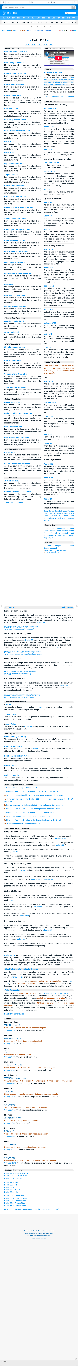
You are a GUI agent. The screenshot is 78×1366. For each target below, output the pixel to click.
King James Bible (12, 109)
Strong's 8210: (10, 1030)
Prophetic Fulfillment (13, 746)
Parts (46, 516)
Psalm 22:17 (49, 434)
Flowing (70, 511)
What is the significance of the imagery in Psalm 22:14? (28, 816)
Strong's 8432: (10, 1150)
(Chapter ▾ (13, 48)
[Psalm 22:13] (2, 611)
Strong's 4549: (10, 1136)
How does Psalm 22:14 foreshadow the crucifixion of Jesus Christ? (33, 813)
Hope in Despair (11, 766)
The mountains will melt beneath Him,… (17, 673)
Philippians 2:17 (43, 622)
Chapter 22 (15, 30)
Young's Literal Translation (16, 374)
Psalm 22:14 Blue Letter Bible (16, 1173)
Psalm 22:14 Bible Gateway (15, 1176)
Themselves (49, 518)
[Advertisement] (39, 591)
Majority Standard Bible (14, 321)
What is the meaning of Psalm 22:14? (21, 788)
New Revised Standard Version (17, 438)
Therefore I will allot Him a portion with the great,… (21, 628)
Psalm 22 (29, 640)
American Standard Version (16, 218)
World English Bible (13, 332)
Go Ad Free (3, 1361)
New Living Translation (14, 63)
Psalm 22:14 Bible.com (13, 1178)
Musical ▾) (63, 48)
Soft (72, 516)
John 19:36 (55, 647)
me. (67, 85)
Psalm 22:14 (9, 955)
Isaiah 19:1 (48, 268)
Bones (51, 511)
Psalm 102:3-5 (50, 171)
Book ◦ (63, 607)
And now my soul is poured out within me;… (19, 629)
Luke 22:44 (48, 416)
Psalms (8, 30)
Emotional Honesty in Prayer (16, 756)
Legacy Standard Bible (14, 164)
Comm (45, 44)
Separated (63, 516)
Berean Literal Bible (12, 95)
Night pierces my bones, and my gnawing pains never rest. (23, 654)
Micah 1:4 (48, 216)
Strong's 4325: (10, 1044)
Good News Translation (14, 262)
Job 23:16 (48, 499)
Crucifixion (11, 724)
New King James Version (15, 120)
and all (67, 80)
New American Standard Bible (17, 131)
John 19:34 (48, 310)
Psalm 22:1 (64, 685)
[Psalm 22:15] (75, 611)
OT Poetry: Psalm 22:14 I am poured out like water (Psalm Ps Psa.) (31, 1209)
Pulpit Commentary (12, 990)
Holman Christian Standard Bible (18, 208)
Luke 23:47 (21, 939)
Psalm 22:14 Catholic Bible (15, 1205)
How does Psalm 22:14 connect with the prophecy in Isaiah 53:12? (33, 809)
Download (70, 97)
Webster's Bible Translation (16, 306)
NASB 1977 (9, 153)
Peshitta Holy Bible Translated (17, 463)
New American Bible (13, 427)
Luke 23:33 (48, 347)
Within (50, 521)
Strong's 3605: (10, 1057)
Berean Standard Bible (14, 84)
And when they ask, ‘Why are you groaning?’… (19, 697)
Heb (51, 44)
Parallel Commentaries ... (15, 1014)
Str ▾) (22, 48)
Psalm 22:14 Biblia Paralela (15, 1198)
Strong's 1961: (10, 1110)
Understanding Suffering (15, 737)
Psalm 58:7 (49, 993)
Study (39, 44)
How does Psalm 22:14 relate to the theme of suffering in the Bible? (33, 820)
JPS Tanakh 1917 (11, 481)
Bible (3, 30)
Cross (33, 44)
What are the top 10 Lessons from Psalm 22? (25, 824)
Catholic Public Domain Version (18, 413)
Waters (71, 518)
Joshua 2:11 (49, 229)
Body (46, 511)
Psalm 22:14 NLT (11, 1185)
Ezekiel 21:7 (49, 286)
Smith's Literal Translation (15, 387)
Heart (46, 513)
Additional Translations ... (15, 503)
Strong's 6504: (10, 1083)
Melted (65, 513)
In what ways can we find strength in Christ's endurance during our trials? (35, 805)
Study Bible (9, 607)
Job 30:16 (48, 150)
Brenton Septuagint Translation (17, 492)
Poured (54, 516)
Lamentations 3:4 (51, 163)
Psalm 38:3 (22, 870)
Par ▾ (19, 48)
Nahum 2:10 (47, 930)
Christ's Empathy (11, 775)
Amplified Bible (11, 175)
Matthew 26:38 (50, 403)
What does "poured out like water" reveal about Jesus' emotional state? (35, 795)
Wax (45, 521)
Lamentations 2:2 (16, 977)
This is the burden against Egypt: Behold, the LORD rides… (23, 696)
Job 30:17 (48, 190)
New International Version (15, 52)
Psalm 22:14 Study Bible (14, 1196)
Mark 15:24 (48, 334)
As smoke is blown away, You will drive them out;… (21, 671)
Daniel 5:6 (48, 443)
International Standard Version (17, 273)
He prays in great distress (55, 550)
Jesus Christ (11, 714)
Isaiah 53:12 (49, 127)
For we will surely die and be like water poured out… (21, 626)
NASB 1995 (9, 142)
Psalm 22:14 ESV (11, 1187)
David (8, 705)
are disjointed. (55, 82)
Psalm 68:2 (48, 202)
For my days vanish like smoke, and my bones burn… (22, 653)
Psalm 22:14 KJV (11, 1192)
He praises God (52, 553)
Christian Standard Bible (15, 197)
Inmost (52, 513)
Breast (64, 511)
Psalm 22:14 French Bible (14, 1203)
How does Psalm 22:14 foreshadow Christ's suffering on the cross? (33, 791)
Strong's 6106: (10, 1070)
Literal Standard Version (14, 347)
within (62, 85)
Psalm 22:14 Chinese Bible (15, 1201)
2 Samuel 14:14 (50, 109)
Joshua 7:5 (48, 249)
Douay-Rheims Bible (13, 402)
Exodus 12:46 (47, 879)
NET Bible (8, 284)
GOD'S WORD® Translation (16, 251)
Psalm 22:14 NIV (11, 1182)
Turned (58, 518)
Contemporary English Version (17, 230)
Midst (71, 513)
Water (64, 518)
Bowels (58, 511)
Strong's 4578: (10, 1163)
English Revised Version (14, 241)
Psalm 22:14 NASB (12, 1190)
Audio (28, 44)
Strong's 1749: (10, 1123)
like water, (58, 80)
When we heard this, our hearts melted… (18, 675)
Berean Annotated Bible (14, 186)
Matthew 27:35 (50, 323)
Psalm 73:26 (24, 916)
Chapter (70, 607)
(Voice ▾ (56, 48)
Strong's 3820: (10, 1097)
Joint (59, 513)
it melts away (54, 85)
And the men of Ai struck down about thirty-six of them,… (22, 694)
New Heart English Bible (14, 295)
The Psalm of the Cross (53, 73)
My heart (65, 82)
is (69, 82)
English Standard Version (15, 73)
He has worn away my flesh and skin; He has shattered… (22, 651)
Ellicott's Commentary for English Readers (21, 969)
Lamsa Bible (9, 453)
